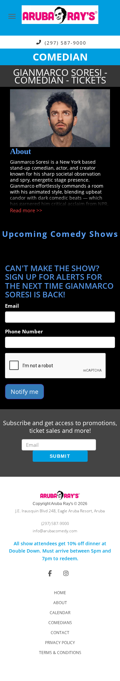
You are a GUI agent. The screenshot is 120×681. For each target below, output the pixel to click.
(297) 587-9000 (65, 42)
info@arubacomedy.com (55, 531)
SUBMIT (60, 456)
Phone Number (24, 331)
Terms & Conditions (60, 652)
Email (12, 305)
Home (60, 593)
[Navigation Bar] (12, 16)
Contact (60, 632)
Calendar (60, 612)
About (60, 602)
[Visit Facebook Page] (50, 573)
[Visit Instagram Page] (66, 573)
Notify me (24, 392)
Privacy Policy (60, 642)
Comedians (60, 622)
